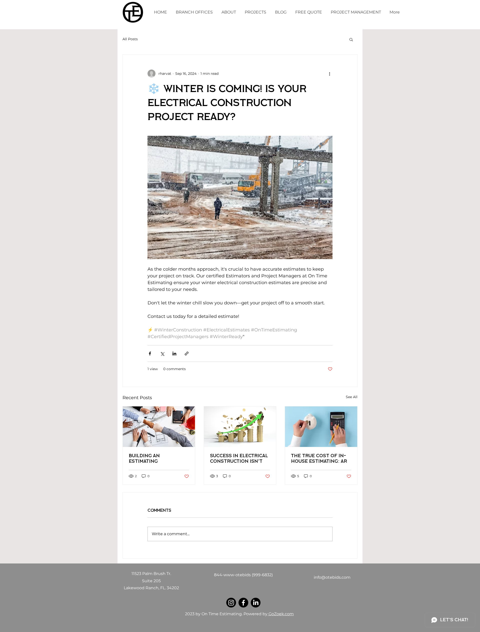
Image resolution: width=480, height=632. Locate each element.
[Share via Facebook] (150, 353)
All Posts (130, 39)
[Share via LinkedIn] (174, 353)
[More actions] (329, 74)
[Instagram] (231, 602)
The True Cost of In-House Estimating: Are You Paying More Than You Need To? (320, 459)
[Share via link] (186, 353)
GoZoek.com (281, 613)
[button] (351, 39)
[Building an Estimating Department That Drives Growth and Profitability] (159, 426)
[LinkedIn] (255, 602)
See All (352, 397)
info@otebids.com (332, 577)
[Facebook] (243, 602)
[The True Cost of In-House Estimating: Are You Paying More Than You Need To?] (321, 426)
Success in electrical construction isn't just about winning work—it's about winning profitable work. (239, 459)
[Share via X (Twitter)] (162, 353)
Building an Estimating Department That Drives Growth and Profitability (154, 459)
